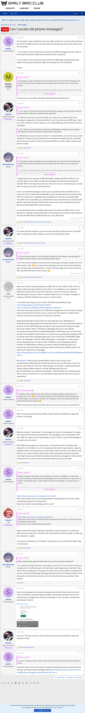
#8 (82, 386)
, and (30, 277)
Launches (24, 8)
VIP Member (8, 119)
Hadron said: (22, 253)
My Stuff (13, 13)
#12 (82, 509)
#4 (82, 153)
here (78, 20)
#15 (82, 632)
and (25, 148)
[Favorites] (71, 12)
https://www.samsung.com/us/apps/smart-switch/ (36, 496)
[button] (18, 13)
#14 (82, 588)
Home (5, 13)
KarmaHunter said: (24, 390)
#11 (82, 468)
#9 (82, 410)
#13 (82, 553)
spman (5, 33)
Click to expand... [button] (50, 94)
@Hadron (23, 360)
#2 (82, 73)
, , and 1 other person (35, 222)
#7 (82, 283)
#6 (82, 248)
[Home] (69, 12)
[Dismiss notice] (82, 20)
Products (10, 8)
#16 (82, 653)
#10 (82, 428)
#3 (82, 103)
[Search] (82, 13)
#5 (82, 227)
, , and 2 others (32, 243)
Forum (37, 8)
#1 (82, 37)
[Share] (79, 37)
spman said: (22, 77)
